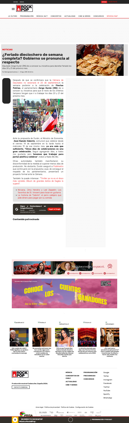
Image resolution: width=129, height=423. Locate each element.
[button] (64, 416)
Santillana (61, 412)
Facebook (107, 383)
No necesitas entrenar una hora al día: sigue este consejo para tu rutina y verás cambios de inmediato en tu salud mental (42, 352)
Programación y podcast (102, 419)
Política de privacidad (52, 407)
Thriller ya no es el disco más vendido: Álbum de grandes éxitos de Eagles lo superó (38, 181)
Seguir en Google (54, 209)
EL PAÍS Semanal (81, 415)
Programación (27, 16)
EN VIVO (16, 2)
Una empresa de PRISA (26, 414)
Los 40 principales (52, 412)
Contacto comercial (21, 387)
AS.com (85, 412)
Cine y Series (71, 385)
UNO (55, 415)
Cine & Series (84, 16)
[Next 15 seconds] (75, 419)
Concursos (98, 16)
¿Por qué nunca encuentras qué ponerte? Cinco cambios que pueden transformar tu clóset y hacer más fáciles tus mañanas (110, 352)
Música (69, 372)
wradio (61, 415)
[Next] (79, 419)
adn (92, 412)
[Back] (61, 419)
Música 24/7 (42, 16)
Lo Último (12, 16)
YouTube (106, 390)
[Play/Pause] (70, 419)
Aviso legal (39, 407)
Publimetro (58, 166)
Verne (86, 415)
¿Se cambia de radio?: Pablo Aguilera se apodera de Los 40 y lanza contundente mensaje (19, 351)
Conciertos (56, 16)
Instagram (107, 380)
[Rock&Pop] (24, 8)
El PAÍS (43, 412)
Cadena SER (79, 412)
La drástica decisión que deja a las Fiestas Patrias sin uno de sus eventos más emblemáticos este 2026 (87, 351)
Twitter (106, 387)
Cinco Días (68, 415)
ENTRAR (104, 2)
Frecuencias (89, 376)
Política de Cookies (67, 407)
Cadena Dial (92, 415)
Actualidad (69, 16)
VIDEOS (22, 2)
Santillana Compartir (71, 412)
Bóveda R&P (112, 16)
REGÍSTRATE (112, 2)
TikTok (106, 376)
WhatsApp (107, 398)
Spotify (106, 394)
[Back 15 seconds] (66, 419)
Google (106, 372)
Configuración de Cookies (84, 407)
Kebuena (99, 415)
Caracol (98, 412)
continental (75, 415)
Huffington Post (45, 415)
